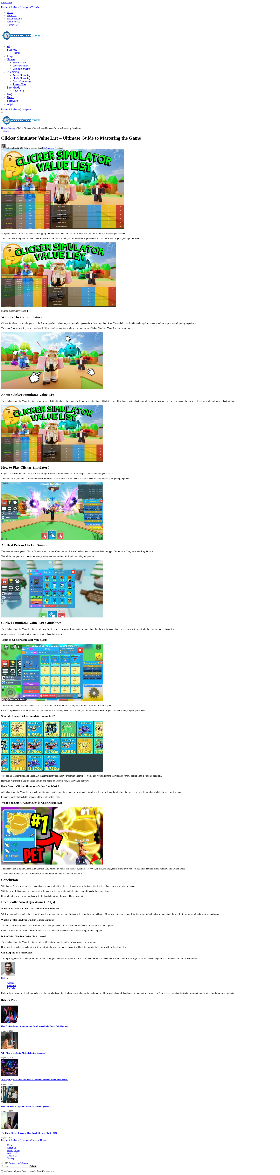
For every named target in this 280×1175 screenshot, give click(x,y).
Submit (33, 1166)
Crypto (11, 56)
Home (10, 12)
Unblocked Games (22, 68)
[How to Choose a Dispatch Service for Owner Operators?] (9, 1102)
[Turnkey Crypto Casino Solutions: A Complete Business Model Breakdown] (9, 1075)
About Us (11, 15)
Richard (11, 148)
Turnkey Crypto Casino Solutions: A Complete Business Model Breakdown (34, 1080)
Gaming (11, 59)
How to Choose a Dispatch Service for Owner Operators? (26, 1106)
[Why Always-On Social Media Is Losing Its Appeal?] (9, 1048)
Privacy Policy (14, 18)
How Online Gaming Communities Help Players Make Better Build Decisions (35, 1026)
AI (8, 46)
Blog (9, 94)
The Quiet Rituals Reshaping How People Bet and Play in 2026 (29, 1133)
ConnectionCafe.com (18, 1163)
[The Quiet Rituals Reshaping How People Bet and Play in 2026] (9, 1128)
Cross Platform (20, 65)
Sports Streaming (22, 81)
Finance (17, 52)
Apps (10, 104)
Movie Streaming (21, 78)
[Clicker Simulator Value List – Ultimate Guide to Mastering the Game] (62, 228)
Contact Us (13, 24)
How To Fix (18, 90)
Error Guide (13, 87)
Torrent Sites (19, 84)
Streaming (13, 72)
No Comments (49, 148)
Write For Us (13, 21)
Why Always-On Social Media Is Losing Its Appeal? (24, 1053)
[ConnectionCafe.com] (21, 41)
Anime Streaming (21, 75)
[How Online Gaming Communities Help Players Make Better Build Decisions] (9, 1022)
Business (12, 49)
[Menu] (2, 112)
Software (12, 100)
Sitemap (10, 1158)
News (10, 97)
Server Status (20, 62)
